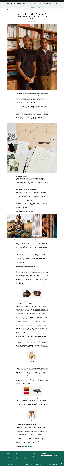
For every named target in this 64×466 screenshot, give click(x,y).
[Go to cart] (56, 3)
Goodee (44, 98)
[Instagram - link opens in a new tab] (54, 464)
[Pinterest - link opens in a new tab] (53, 464)
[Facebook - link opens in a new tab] (56, 464)
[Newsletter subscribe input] (46, 455)
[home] (9, 3)
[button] (54, 3)
